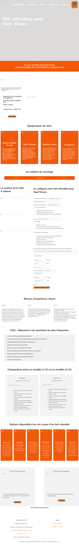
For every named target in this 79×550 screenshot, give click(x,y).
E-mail (35, 267)
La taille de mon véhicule (39, 205)
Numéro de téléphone (38, 270)
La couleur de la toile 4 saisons (40, 219)
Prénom (48, 260)
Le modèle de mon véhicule (40, 198)
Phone (34, 285)
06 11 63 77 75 (21, 533)
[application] (24, 4)
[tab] (15, 178)
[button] (74, 4)
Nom (48, 263)
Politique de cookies (58, 526)
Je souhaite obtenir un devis (42, 287)
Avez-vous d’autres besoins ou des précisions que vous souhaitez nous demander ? (52, 248)
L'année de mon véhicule (39, 201)
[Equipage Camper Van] (5, 4)
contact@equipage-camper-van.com (21, 530)
